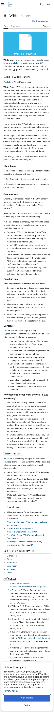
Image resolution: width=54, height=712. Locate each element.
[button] (48, 4)
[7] (41, 360)
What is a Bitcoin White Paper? (21, 532)
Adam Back (12, 562)
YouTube (7, 82)
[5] (13, 270)
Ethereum (7, 458)
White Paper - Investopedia (19, 528)
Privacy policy (11, 691)
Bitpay (9, 559)
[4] (38, 263)
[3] (42, 231)
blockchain (15, 63)
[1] (48, 69)
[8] (36, 500)
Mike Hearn (12, 566)
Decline (27, 705)
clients (6, 187)
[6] (20, 310)
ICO (41, 63)
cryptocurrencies (11, 334)
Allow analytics (27, 698)
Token (9, 572)
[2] (11, 207)
